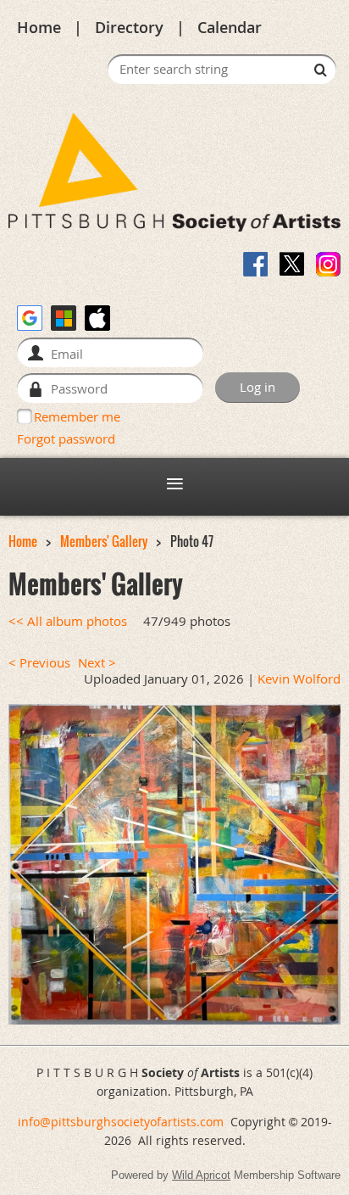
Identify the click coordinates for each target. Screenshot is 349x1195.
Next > (97, 663)
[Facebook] (255, 264)
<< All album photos (67, 621)
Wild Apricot (201, 1175)
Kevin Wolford (299, 679)
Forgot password (66, 438)
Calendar (229, 27)
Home (39, 27)
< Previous (39, 663)
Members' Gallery (103, 541)
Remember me (77, 416)
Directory (129, 27)
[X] (292, 264)
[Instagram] (328, 264)
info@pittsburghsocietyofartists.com (121, 1122)
